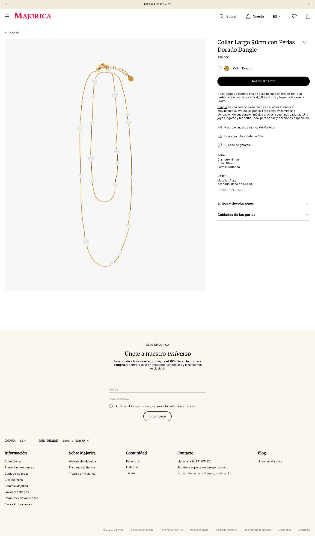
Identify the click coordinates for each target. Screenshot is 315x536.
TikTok (131, 473)
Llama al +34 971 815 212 (194, 461)
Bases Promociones (18, 504)
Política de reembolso (226, 529)
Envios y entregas (17, 492)
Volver (14, 32)
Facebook (133, 461)
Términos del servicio (171, 529)
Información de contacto (257, 529)
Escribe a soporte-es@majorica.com (202, 467)
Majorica (118, 529)
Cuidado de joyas (17, 473)
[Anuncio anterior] (6, 4)
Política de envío (199, 529)
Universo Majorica (270, 461)
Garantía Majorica (16, 486)
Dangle (222, 107)
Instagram (133, 467)
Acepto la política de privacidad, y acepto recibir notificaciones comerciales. (157, 406)
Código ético (284, 529)
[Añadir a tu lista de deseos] (305, 42)
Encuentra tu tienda (82, 467)
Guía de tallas (14, 479)
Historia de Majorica (82, 461)
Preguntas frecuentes (19, 467)
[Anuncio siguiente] (309, 4)
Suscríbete (157, 416)
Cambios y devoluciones (22, 498)
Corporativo (304, 529)
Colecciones (13, 461)
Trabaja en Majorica (82, 473)
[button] (7, 16)
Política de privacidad (141, 529)
